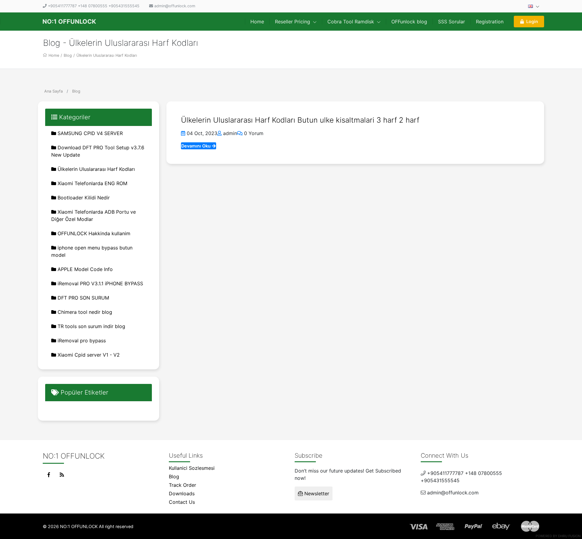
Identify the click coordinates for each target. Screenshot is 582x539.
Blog (68, 55)
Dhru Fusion (569, 536)
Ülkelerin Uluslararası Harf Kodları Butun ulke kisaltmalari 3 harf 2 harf (300, 120)
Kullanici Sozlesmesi (192, 468)
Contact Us (182, 502)
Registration (489, 22)
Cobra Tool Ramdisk (351, 22)
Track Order (182, 485)
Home (257, 22)
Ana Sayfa (53, 91)
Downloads (182, 493)
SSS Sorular (451, 22)
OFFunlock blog (409, 22)
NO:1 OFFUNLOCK (69, 21)
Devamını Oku (196, 145)
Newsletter (316, 493)
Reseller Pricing (293, 22)
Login (532, 21)
